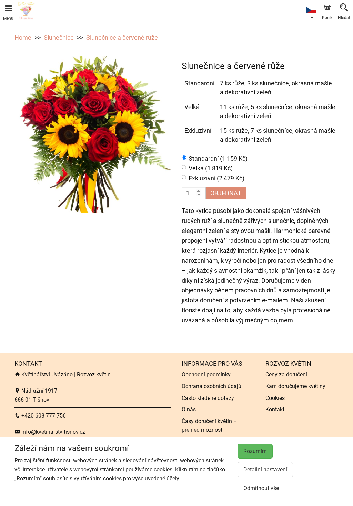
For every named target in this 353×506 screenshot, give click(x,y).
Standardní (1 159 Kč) (218, 158)
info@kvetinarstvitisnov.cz (52, 432)
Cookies (275, 398)
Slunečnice (59, 37)
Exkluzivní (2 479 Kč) (216, 178)
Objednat (225, 193)
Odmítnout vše (261, 488)
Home (22, 37)
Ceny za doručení (286, 374)
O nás (189, 409)
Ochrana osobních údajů (211, 386)
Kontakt (274, 409)
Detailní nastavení (265, 469)
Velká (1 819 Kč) (211, 168)
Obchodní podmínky (206, 374)
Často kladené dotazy (208, 398)
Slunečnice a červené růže (122, 37)
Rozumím (255, 451)
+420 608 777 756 (43, 415)
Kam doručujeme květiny (295, 386)
